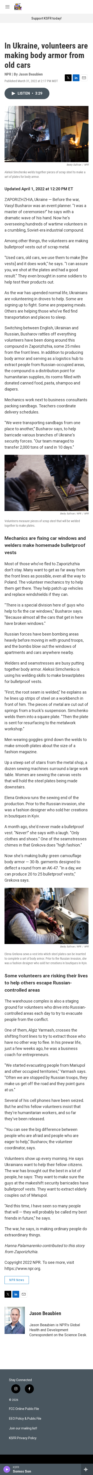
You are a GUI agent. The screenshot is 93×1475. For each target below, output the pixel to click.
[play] (7, 1469)
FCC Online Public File (24, 1409)
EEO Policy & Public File (25, 1418)
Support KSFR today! (46, 18)
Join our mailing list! (23, 1428)
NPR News (16, 1280)
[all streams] (87, 1469)
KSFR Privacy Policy (23, 1438)
